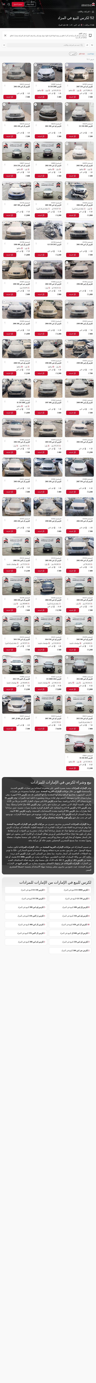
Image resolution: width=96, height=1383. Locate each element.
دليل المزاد (62, 25)
